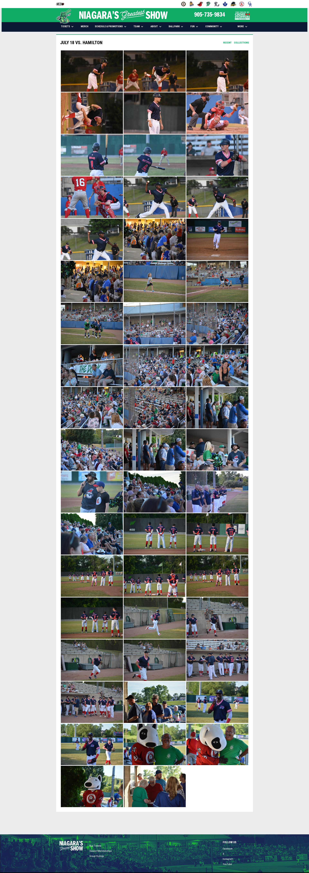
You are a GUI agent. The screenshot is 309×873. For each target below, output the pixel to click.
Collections (241, 42)
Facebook (228, 848)
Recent (227, 42)
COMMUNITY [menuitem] (214, 27)
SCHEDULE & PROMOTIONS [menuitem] (111, 27)
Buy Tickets (95, 845)
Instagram (228, 859)
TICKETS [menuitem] (67, 27)
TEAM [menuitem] (139, 27)
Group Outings (96, 856)
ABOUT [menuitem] (156, 27)
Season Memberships (100, 851)
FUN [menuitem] (194, 27)
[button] (92, 71)
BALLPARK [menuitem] (176, 27)
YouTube (227, 864)
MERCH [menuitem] (86, 26)
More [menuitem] (243, 27)
